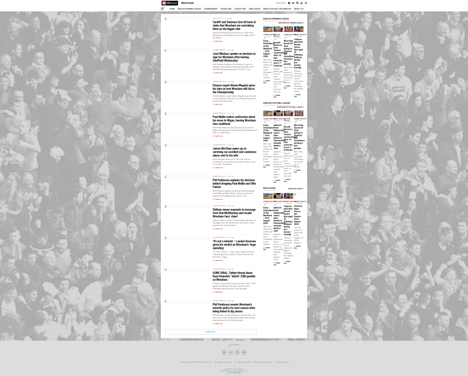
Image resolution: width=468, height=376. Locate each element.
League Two (240, 8)
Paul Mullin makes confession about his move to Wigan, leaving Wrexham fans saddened (234, 120)
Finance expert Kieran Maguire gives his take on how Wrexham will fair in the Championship (234, 89)
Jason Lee (219, 41)
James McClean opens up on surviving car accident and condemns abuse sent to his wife (234, 152)
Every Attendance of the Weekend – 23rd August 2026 (268, 49)
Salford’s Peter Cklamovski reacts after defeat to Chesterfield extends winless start (278, 137)
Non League (254, 8)
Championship (210, 8)
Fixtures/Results (281, 362)
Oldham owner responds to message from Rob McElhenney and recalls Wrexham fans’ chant (234, 213)
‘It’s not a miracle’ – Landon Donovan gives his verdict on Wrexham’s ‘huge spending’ (234, 244)
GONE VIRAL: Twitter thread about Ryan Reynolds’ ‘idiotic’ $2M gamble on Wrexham (234, 276)
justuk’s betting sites (234, 372)
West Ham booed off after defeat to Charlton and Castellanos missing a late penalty (288, 52)
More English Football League (290, 107)
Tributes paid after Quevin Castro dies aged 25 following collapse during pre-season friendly (298, 53)
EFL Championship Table (263, 362)
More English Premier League (290, 23)
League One (225, 8)
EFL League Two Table (242, 362)
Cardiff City (218, 18)
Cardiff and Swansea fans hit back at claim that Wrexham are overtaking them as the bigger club (234, 25)
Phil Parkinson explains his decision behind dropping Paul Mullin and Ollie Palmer (234, 183)
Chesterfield (279, 119)
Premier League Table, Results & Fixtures (196, 362)
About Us (298, 8)
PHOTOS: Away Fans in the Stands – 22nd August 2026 (298, 215)
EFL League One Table (223, 362)
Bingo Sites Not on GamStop (277, 8)
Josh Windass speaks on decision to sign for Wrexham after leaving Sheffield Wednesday (234, 57)
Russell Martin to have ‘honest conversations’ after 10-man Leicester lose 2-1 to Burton (278, 54)
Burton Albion (276, 35)
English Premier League (189, 8)
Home (172, 8)
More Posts (210, 331)
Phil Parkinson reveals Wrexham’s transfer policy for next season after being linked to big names (234, 308)
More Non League (295, 188)
